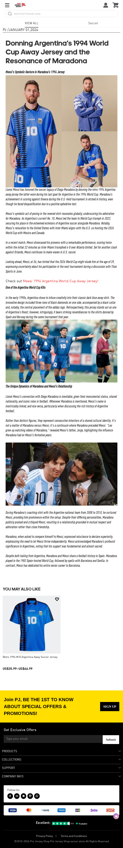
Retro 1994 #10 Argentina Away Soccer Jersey (30, 657)
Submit (111, 739)
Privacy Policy (44, 836)
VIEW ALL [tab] (31, 23)
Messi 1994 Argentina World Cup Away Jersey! (60, 281)
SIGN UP (109, 706)
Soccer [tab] (93, 23)
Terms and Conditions (74, 836)
